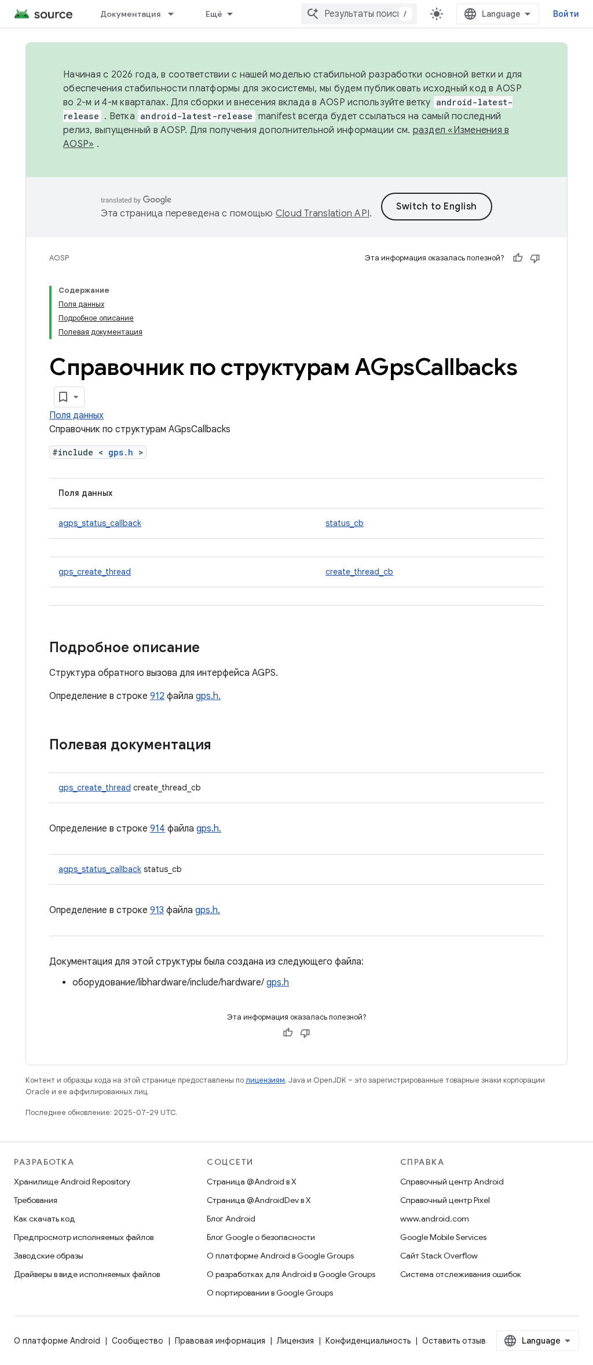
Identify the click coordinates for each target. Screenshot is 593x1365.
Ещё (214, 14)
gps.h (120, 452)
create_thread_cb (359, 571)
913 (157, 910)
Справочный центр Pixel (445, 1200)
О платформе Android (57, 1340)
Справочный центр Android (452, 1181)
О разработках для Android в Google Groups (291, 1274)
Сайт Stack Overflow (439, 1255)
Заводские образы (48, 1255)
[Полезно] (517, 258)
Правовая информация (220, 1340)
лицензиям (265, 1080)
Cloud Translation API (322, 213)
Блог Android (231, 1218)
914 (157, 828)
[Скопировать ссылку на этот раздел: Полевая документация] (223, 746)
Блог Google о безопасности (261, 1237)
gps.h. (208, 696)
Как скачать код (44, 1218)
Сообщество (137, 1340)
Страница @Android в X (251, 1181)
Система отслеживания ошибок (460, 1274)
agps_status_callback (99, 523)
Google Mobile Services (443, 1237)
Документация (130, 14)
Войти (566, 14)
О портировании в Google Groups (270, 1292)
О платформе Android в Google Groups (280, 1255)
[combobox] (359, 13)
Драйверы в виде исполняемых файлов (87, 1274)
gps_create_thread (94, 571)
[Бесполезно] (535, 258)
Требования (35, 1200)
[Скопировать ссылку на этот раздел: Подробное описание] (211, 649)
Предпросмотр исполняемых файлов (83, 1237)
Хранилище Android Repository (72, 1181)
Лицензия (295, 1340)
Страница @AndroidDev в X (259, 1200)
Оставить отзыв (454, 1340)
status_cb (344, 523)
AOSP (59, 258)
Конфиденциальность (368, 1340)
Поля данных (76, 415)
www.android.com (434, 1218)
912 (157, 696)
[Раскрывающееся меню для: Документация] (176, 14)
